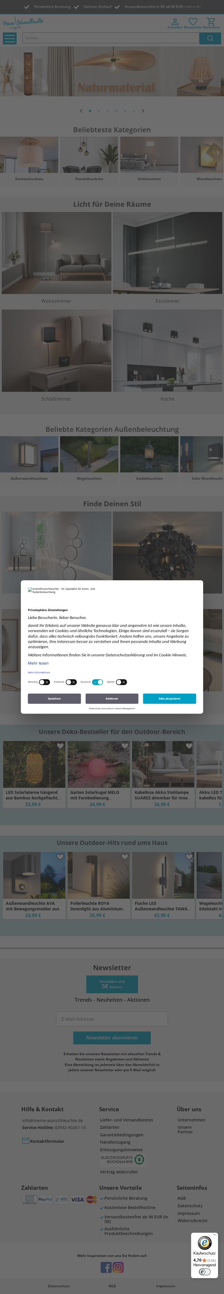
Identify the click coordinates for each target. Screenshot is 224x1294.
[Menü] (214, 1236)
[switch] (205, 1271)
